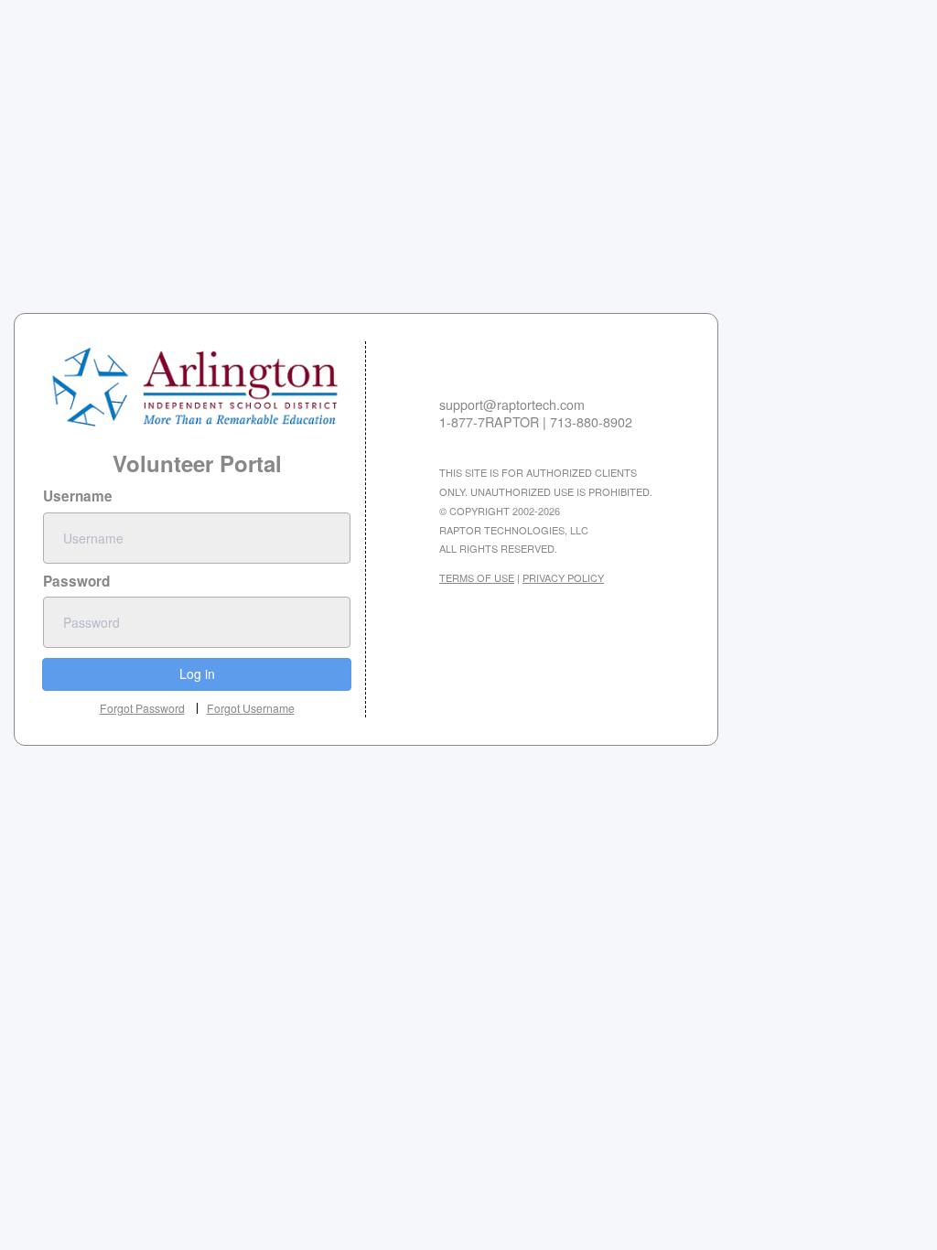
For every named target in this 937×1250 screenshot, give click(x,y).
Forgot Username (251, 708)
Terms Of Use (476, 577)
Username (78, 496)
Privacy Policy (563, 577)
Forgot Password (142, 708)
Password (76, 581)
